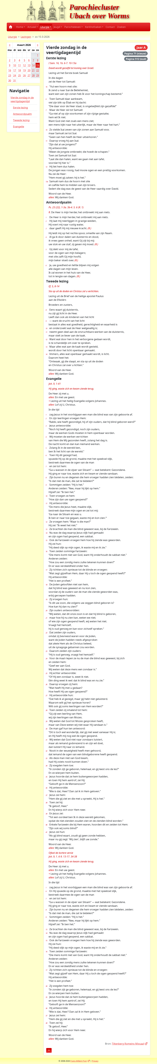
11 (19, 65)
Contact (110, 27)
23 (9, 75)
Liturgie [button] (44, 27)
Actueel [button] (31, 27)
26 (24, 75)
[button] (49, 1050)
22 (37, 70)
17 (14, 70)
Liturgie (12, 36)
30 (9, 80)
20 (29, 70)
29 (37, 75)
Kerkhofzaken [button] (93, 27)
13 (29, 65)
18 (19, 70)
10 (14, 65)
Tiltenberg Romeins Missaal (130, 1043)
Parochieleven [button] (72, 27)
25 (19, 75)
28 (33, 75)
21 (33, 70)
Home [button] (19, 27)
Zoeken (121, 27)
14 (33, 65)
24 (14, 75)
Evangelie (18, 126)
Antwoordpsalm (22, 114)
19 (24, 70)
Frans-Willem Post (80, 1061)
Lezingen (26, 36)
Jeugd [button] (57, 27)
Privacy (95, 1061)
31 (14, 80)
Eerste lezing (20, 107)
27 (29, 75)
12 (24, 65)
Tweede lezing (21, 120)
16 (9, 70)
